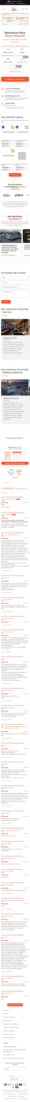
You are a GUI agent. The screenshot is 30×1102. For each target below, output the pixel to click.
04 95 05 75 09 (21, 3)
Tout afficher (15, 175)
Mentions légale (7, 1020)
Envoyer (5, 301)
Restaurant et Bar (10, 338)
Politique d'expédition (9, 1030)
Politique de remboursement (10, 1027)
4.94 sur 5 (19, 447)
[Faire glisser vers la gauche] (11, 362)
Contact (5, 1013)
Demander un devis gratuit (15, 79)
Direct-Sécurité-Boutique (15, 497)
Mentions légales (23, 1098)
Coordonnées (21, 1096)
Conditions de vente (8, 1034)
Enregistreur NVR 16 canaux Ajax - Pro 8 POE (21, 141)
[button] (3, 9)
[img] (15, 447)
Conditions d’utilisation (22, 1094)
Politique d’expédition (12, 1096)
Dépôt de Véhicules (11, 398)
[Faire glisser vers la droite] (18, 362)
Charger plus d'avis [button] (15, 1005)
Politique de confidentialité (10, 1024)
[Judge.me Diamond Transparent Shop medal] (11, 472)
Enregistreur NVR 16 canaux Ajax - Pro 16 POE (7, 141)
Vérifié (14, 477)
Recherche (6, 1010)
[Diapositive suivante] (18, 26)
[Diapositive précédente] (11, 26)
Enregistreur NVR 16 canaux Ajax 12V (21, 165)
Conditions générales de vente (11, 1098)
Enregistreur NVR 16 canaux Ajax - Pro (7, 165)
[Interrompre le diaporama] (27, 26)
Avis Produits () (21, 488)
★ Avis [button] (28, 552)
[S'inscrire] (25, 1069)
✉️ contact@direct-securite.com (14, 107)
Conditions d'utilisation (9, 1017)
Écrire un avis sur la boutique (15, 463)
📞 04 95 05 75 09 (10, 105)
